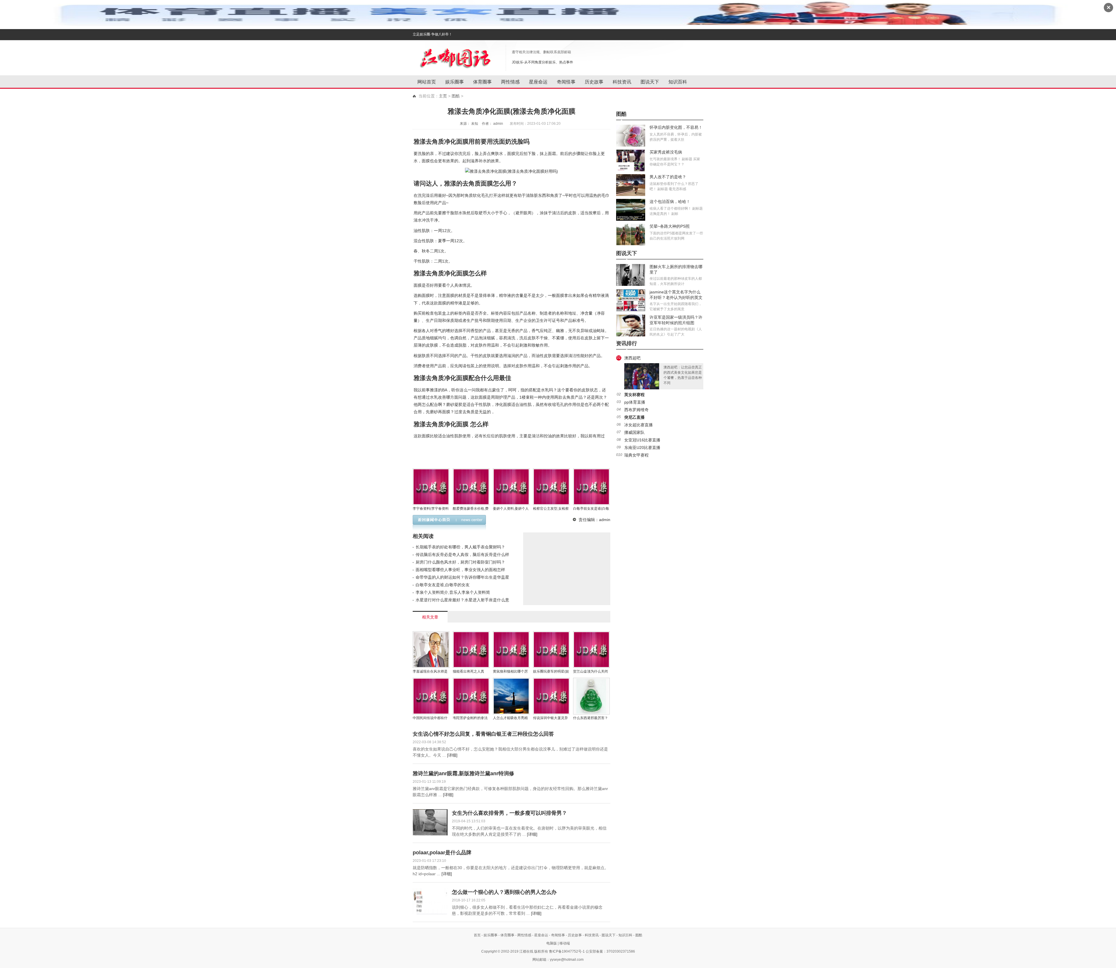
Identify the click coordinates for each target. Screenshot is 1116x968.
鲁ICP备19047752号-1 (567, 951)
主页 (443, 96)
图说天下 (650, 81)
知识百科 (677, 81)
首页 (477, 935)
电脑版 (551, 943)
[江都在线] (456, 57)
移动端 (564, 943)
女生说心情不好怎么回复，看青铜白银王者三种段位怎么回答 (483, 734)
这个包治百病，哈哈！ (670, 201)
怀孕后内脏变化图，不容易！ (676, 127)
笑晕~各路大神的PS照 (670, 226)
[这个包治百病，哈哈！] (630, 210)
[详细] (452, 755)
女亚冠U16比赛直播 (642, 440)
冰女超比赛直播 (638, 425)
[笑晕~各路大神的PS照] (630, 234)
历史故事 (594, 81)
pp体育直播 (634, 402)
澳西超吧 (632, 358)
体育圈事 (482, 81)
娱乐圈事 (454, 81)
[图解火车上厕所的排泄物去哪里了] (630, 275)
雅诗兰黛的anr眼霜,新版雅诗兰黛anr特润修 (463, 773)
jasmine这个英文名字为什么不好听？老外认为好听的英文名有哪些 (676, 297)
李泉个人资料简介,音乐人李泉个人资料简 (453, 592)
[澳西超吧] (641, 376)
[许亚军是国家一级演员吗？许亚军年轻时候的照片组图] (630, 325)
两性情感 (510, 81)
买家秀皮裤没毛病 (666, 152)
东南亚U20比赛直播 (642, 447)
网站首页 (426, 81)
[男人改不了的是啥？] (630, 185)
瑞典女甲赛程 (636, 455)
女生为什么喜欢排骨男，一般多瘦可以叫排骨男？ (509, 813)
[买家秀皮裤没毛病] (630, 160)
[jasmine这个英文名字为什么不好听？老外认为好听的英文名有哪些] (630, 300)
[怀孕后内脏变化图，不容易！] (630, 136)
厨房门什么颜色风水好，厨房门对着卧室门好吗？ (460, 562)
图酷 (456, 96)
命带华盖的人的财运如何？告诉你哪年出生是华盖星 (462, 577)
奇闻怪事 (566, 81)
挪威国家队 (634, 432)
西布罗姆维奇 (636, 409)
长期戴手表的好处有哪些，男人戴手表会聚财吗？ (460, 547)
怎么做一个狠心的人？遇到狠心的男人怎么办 (504, 892)
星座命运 (538, 81)
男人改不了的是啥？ (668, 176)
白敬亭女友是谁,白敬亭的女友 (443, 584)
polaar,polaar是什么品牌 (442, 852)
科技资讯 (622, 81)
